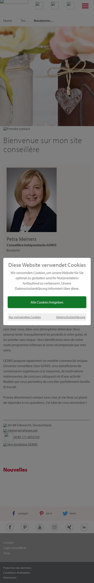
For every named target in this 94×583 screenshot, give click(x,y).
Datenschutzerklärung (70, 317)
